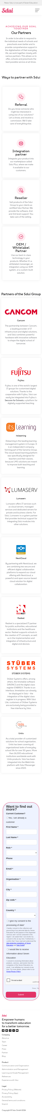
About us (5, 1038)
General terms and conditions (13, 1100)
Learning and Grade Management (15, 1073)
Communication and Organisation (15, 1066)
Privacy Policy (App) (10, 1093)
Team (4, 1042)
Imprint (5, 1104)
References (6, 1076)
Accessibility (7, 1097)
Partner (5, 1053)
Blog (4, 1056)
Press (4, 1049)
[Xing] (13, 1030)
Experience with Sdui (10, 1080)
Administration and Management (15, 1069)
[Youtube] (17, 1030)
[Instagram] (10, 1030)
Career (4, 1045)
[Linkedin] (3, 1030)
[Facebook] (6, 1030)
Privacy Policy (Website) (11, 1090)
